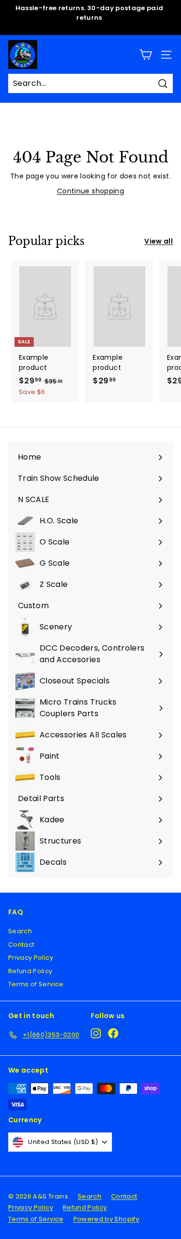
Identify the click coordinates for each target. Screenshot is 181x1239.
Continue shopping (90, 191)
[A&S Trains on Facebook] (113, 1033)
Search (20, 931)
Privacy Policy (30, 957)
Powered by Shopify (106, 1219)
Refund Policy (30, 971)
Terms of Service (36, 984)
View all (158, 241)
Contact (21, 944)
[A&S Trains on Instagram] (96, 1033)
